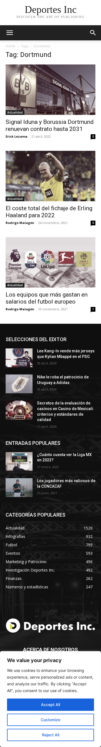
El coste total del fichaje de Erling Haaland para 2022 (49, 212)
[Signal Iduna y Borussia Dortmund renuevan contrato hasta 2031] (50, 89)
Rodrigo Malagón (20, 223)
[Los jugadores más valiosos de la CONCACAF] (19, 487)
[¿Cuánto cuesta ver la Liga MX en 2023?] (19, 461)
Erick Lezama (16, 136)
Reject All (50, 734)
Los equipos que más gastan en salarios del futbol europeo (47, 298)
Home (10, 46)
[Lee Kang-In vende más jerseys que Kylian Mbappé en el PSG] (19, 357)
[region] (50, 699)
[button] (93, 32)
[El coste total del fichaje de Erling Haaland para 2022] (50, 176)
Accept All (50, 704)
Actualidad (15, 112)
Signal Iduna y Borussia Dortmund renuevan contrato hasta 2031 (50, 125)
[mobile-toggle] (10, 32)
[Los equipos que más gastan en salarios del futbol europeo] (50, 262)
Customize (50, 719)
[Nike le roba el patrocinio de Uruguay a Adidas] (19, 383)
